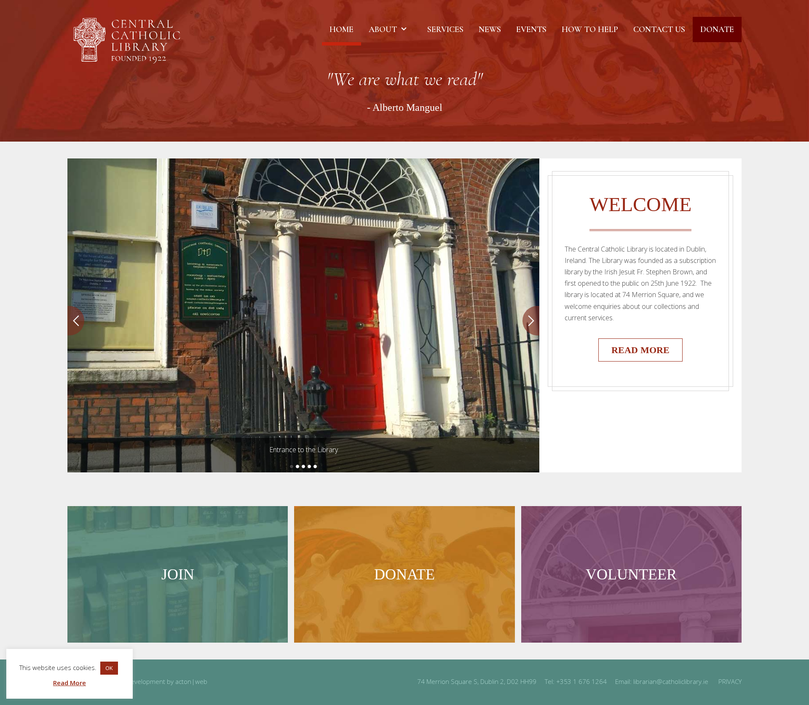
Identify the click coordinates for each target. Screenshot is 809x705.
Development (145, 681)
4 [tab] (309, 466)
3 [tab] (303, 466)
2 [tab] (297, 466)
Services (445, 29)
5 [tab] (315, 466)
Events (531, 29)
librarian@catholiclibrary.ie (670, 681)
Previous (75, 320)
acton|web (191, 681)
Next (530, 320)
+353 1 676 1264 (581, 681)
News (490, 29)
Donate (717, 29)
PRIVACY (730, 681)
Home (341, 29)
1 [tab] (291, 466)
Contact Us (659, 29)
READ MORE (640, 350)
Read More (69, 682)
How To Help (590, 29)
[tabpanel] (303, 315)
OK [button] (109, 668)
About (383, 29)
